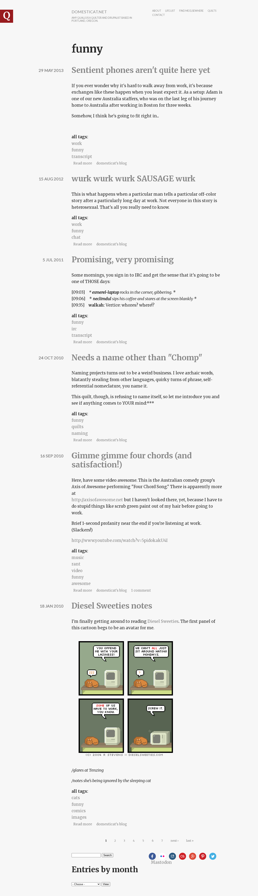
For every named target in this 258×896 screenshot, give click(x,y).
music (78, 557)
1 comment (141, 590)
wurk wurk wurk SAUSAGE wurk (134, 178)
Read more (82, 163)
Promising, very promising (123, 259)
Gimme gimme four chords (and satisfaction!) (132, 460)
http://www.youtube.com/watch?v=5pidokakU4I (120, 540)
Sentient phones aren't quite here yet (141, 70)
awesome (81, 583)
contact (158, 15)
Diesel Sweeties (163, 621)
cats (76, 797)
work (77, 143)
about (156, 11)
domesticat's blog (111, 163)
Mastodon (161, 862)
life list (170, 11)
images (79, 817)
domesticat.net (89, 11)
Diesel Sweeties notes (112, 606)
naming (80, 433)
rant (76, 563)
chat (76, 237)
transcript (82, 156)
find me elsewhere (191, 11)
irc (74, 328)
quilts (212, 11)
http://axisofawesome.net (97, 499)
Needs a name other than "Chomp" (137, 357)
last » (190, 840)
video (77, 570)
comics (79, 810)
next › (175, 840)
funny (78, 149)
